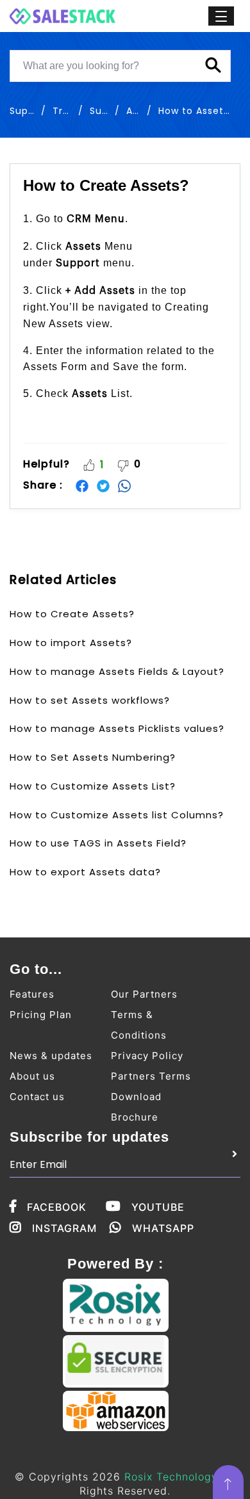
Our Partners (144, 994)
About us (32, 1076)
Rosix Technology (171, 1476)
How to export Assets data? (85, 872)
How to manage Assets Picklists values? (117, 728)
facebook (57, 1207)
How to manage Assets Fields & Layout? (117, 671)
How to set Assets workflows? (90, 700)
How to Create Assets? (72, 613)
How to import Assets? (71, 642)
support (29, 110)
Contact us (37, 1096)
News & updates (51, 1055)
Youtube (158, 1207)
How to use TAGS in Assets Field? (98, 843)
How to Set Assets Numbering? (93, 757)
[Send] (234, 1154)
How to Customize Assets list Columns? (117, 815)
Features (32, 994)
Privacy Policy (147, 1055)
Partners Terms (151, 1076)
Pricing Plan (41, 1015)
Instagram (64, 1228)
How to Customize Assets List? (93, 786)
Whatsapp (163, 1228)
